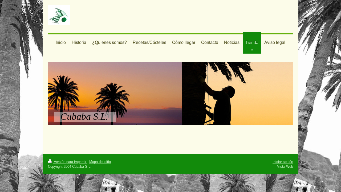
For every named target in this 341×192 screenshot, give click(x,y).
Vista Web (285, 166)
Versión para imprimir (70, 161)
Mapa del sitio (100, 161)
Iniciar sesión (283, 161)
